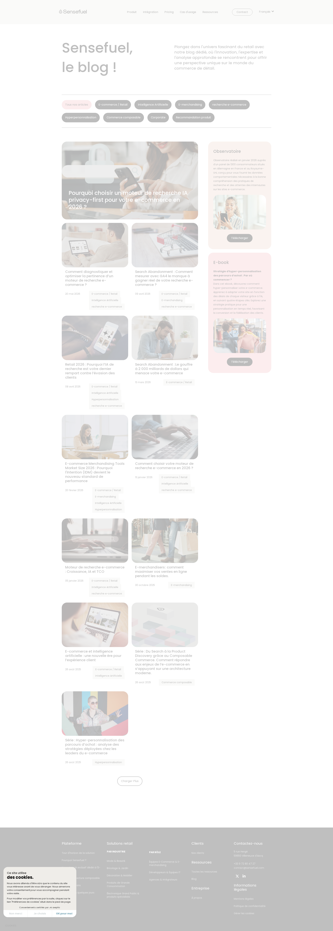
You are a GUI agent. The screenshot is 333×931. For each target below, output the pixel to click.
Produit (132, 12)
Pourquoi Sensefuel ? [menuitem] (74, 860)
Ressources (210, 12)
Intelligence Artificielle (153, 105)
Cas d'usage (188, 12)
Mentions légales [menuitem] (244, 899)
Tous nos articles (76, 105)
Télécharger (239, 238)
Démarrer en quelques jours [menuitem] (78, 892)
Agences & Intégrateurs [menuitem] (163, 879)
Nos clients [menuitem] (197, 853)
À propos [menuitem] (196, 898)
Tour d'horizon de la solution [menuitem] (78, 853)
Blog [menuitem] (194, 879)
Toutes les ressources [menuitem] (204, 871)
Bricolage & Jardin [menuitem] (117, 868)
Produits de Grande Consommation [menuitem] (118, 884)
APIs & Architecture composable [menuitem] (81, 878)
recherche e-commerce (229, 105)
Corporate (158, 117)
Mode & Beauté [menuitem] (116, 861)
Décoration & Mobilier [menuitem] (119, 875)
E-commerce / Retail (113, 105)
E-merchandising (190, 105)
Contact (242, 12)
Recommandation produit (193, 117)
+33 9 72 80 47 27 (244, 863)
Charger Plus (130, 781)
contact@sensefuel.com (249, 868)
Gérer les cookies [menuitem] (244, 913)
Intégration (150, 12)
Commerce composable (123, 117)
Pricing (169, 12)
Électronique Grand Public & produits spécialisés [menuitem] (123, 895)
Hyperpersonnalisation (80, 117)
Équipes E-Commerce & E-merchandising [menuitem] (164, 863)
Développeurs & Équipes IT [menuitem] (164, 872)
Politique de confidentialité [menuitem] (250, 906)
